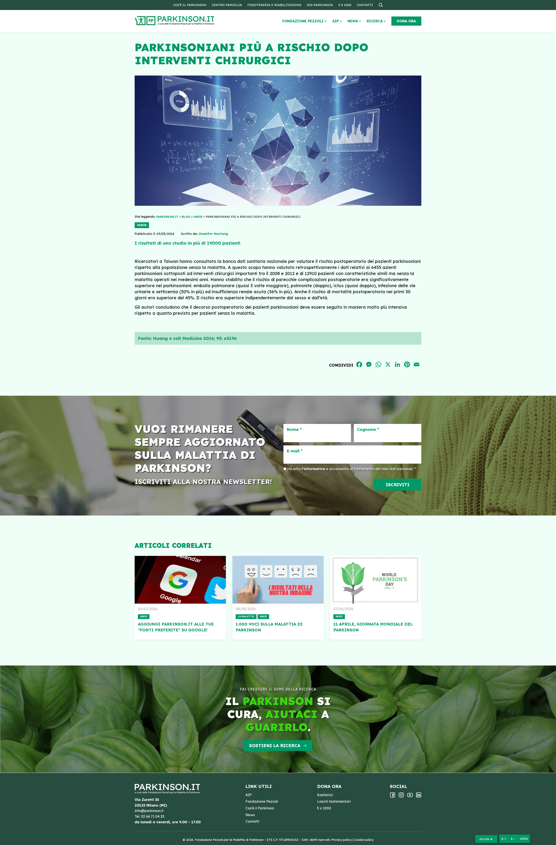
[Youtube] (410, 796)
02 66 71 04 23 (152, 816)
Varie (142, 225)
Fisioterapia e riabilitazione (274, 5)
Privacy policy (341, 840)
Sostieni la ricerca (274, 745)
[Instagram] (401, 796)
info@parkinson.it (149, 811)
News (353, 21)
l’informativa (313, 469)
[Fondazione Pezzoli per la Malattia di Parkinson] (187, 20)
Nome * (294, 429)
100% (524, 839)
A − (513, 839)
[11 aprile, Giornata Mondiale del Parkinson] (375, 580)
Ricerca (375, 21)
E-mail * (295, 451)
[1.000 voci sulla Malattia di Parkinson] (278, 580)
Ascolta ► (486, 839)
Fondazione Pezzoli (303, 21)
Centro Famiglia (227, 5)
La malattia (246, 616)
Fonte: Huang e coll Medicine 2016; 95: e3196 (187, 338)
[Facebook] (392, 796)
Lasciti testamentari (334, 801)
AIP (335, 21)
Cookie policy (364, 840)
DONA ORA (406, 21)
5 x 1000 (344, 5)
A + (503, 839)
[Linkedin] (418, 796)
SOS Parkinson (320, 5)
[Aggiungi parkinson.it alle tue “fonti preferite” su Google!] (180, 580)
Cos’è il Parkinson (189, 5)
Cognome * (368, 429)
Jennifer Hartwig (213, 234)
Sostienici (325, 795)
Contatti (365, 5)
